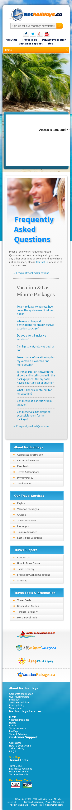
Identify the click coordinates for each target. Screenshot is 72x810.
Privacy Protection (54, 39)
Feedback (23, 466)
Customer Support (31, 43)
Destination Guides (28, 606)
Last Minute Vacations (29, 537)
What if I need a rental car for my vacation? (34, 391)
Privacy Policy (25, 477)
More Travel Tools (27, 617)
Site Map (22, 580)
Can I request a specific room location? (34, 402)
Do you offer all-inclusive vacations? (31, 337)
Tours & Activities (27, 532)
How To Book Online (28, 563)
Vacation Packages (28, 509)
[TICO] (27, 785)
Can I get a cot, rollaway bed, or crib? (35, 348)
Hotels (12, 722)
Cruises (21, 514)
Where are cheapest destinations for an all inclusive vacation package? (35, 324)
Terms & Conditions (28, 472)
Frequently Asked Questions (33, 574)
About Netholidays (19, 804)
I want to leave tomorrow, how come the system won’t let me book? (35, 310)
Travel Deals (24, 600)
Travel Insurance (26, 520)
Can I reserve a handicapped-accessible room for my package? (34, 415)
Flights (21, 503)
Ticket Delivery (25, 569)
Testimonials (24, 483)
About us (11, 39)
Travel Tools (29, 39)
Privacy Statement (55, 801)
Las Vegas (23, 526)
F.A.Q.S (12, 751)
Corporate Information (30, 454)
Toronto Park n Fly (27, 611)
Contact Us (42, 262)
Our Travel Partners (28, 460)
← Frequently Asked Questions (31, 273)
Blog (50, 43)
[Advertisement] (36, 83)
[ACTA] (15, 785)
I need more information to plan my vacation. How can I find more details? (36, 361)
